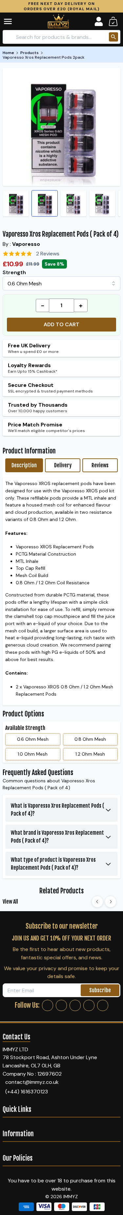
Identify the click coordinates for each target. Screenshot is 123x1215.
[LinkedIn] (88, 1005)
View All (10, 901)
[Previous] (97, 902)
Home (8, 52)
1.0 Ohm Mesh (33, 754)
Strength (14, 272)
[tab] (24, 465)
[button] (12, 21)
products (29, 52)
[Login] (98, 21)
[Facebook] (47, 1005)
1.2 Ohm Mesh (90, 754)
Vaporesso (26, 244)
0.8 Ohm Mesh (90, 739)
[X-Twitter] (75, 1005)
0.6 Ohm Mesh (33, 739)
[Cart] (113, 21)
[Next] (110, 902)
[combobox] (61, 283)
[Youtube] (102, 1005)
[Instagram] (61, 1005)
